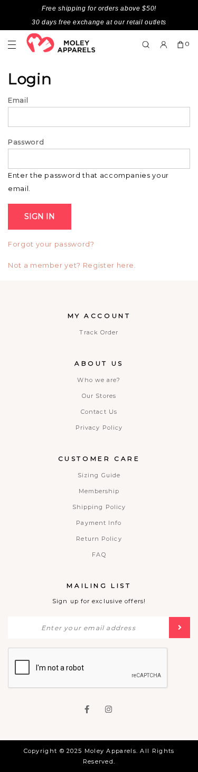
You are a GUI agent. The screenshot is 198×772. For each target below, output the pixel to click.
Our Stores (99, 395)
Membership (99, 491)
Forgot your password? (51, 244)
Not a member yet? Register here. (72, 265)
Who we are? (98, 380)
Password (26, 142)
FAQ (99, 554)
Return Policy (98, 538)
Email (18, 100)
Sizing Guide (99, 475)
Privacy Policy (99, 427)
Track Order (98, 332)
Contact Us (99, 411)
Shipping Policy (99, 507)
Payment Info (98, 522)
